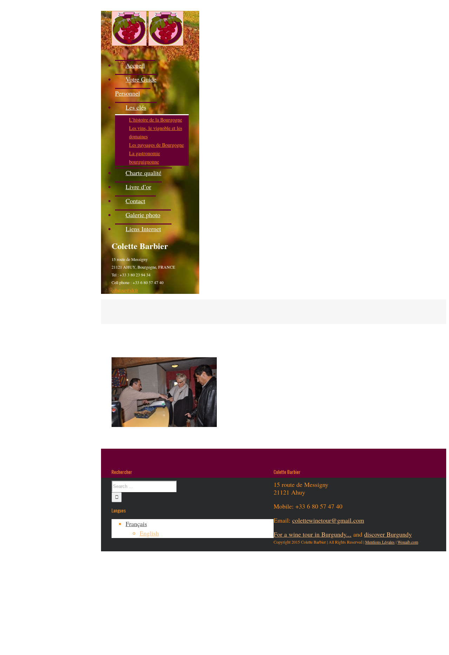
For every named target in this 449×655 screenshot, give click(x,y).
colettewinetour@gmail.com (328, 520)
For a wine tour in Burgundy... (312, 534)
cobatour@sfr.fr (125, 290)
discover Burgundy (388, 534)
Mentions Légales (380, 542)
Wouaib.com (407, 542)
